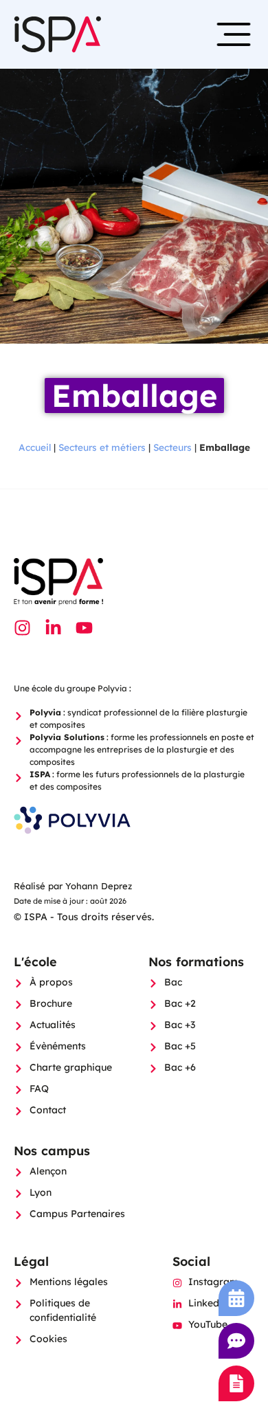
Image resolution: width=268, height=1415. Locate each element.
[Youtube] (84, 627)
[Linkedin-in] (53, 627)
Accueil (35, 447)
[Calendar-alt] (236, 1298)
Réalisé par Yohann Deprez (73, 885)
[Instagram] (22, 627)
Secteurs (172, 447)
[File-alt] (236, 1383)
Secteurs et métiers (102, 447)
